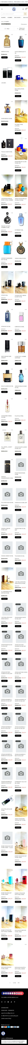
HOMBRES (10, 17)
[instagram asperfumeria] (1, 1002)
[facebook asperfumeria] (5, 1002)
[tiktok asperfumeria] (11, 1002)
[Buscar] (25, 14)
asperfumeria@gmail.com (7, 1013)
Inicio (2, 21)
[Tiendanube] (7, 1038)
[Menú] (2, 9)
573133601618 (4, 1007)
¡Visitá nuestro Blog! (6, 1018)
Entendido (21, 1042)
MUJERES (3, 17)
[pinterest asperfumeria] (14, 1002)
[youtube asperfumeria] (8, 1002)
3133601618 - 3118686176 (7, 1010)
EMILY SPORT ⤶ (17, 17)
